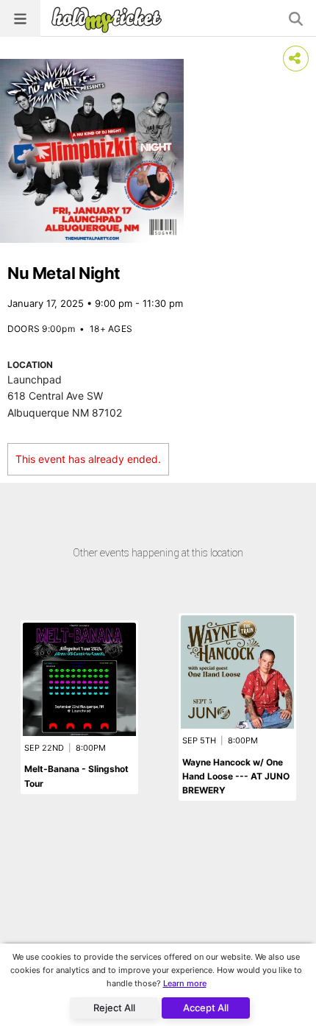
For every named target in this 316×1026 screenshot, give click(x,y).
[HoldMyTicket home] (109, 19)
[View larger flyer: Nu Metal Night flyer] (92, 151)
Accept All (206, 1007)
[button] (20, 18)
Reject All (114, 1007)
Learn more (185, 983)
